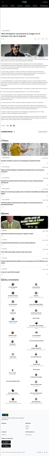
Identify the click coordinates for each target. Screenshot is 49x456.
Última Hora (5, 5)
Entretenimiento (44, 5)
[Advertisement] (24, 17)
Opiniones (27, 5)
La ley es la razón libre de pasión (10, 272)
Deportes (35, 5)
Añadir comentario (43, 131)
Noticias (12, 5)
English (27, 428)
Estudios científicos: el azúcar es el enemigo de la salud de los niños (20, 160)
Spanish (27, 426)
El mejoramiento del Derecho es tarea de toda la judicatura (18, 242)
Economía (20, 5)
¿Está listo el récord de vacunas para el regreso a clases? (17, 233)
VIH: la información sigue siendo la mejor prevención (16, 252)
